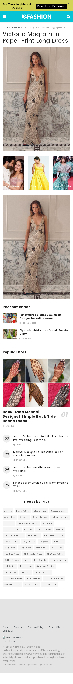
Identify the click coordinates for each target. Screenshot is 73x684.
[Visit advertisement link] (36, 247)
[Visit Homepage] (36, 16)
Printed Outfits (58, 560)
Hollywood (44, 541)
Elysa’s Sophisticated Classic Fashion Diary (44, 332)
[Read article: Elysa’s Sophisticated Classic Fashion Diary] (10, 334)
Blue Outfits (40, 511)
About (6, 627)
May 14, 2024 (26, 338)
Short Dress (10, 572)
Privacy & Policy (35, 627)
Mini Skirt (57, 547)
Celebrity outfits (60, 517)
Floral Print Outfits (13, 535)
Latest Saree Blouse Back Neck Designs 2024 (40, 484)
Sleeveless (25, 572)
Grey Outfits (29, 541)
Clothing (8, 523)
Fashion (59, 529)
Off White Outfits (55, 554)
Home (5, 27)
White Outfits (31, 584)
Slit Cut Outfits (42, 572)
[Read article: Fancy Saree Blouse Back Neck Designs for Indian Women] (10, 318)
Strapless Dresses (13, 578)
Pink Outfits (40, 560)
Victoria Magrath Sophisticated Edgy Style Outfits (44, 27)
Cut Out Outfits (12, 529)
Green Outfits (11, 541)
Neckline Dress (11, 554)
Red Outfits (10, 566)
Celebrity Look (40, 517)
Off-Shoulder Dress (33, 554)
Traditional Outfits (54, 578)
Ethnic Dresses (43, 529)
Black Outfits (22, 511)
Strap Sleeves (33, 578)
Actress (8, 511)
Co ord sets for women (28, 523)
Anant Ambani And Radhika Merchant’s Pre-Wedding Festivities (40, 438)
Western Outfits (12, 584)
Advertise (18, 627)
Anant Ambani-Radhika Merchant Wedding (36, 469)
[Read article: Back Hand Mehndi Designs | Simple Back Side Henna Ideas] (36, 382)
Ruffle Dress (26, 566)
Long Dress (9, 547)
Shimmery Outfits (45, 566)
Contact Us (8, 630)
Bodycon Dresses (58, 511)
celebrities (9, 517)
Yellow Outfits (49, 584)
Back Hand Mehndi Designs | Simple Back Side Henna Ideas (29, 416)
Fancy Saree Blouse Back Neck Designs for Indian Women (40, 316)
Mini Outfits (41, 547)
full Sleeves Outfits (53, 535)
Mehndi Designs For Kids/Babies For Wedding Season (38, 453)
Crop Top (47, 523)
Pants (27, 560)
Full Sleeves (34, 535)
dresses (28, 529)
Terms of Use (55, 627)
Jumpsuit (58, 541)
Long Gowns (25, 547)
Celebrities (15, 27)
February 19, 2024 (28, 323)
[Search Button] (68, 16)
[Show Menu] (4, 16)
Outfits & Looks (11, 560)
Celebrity (24, 517)
